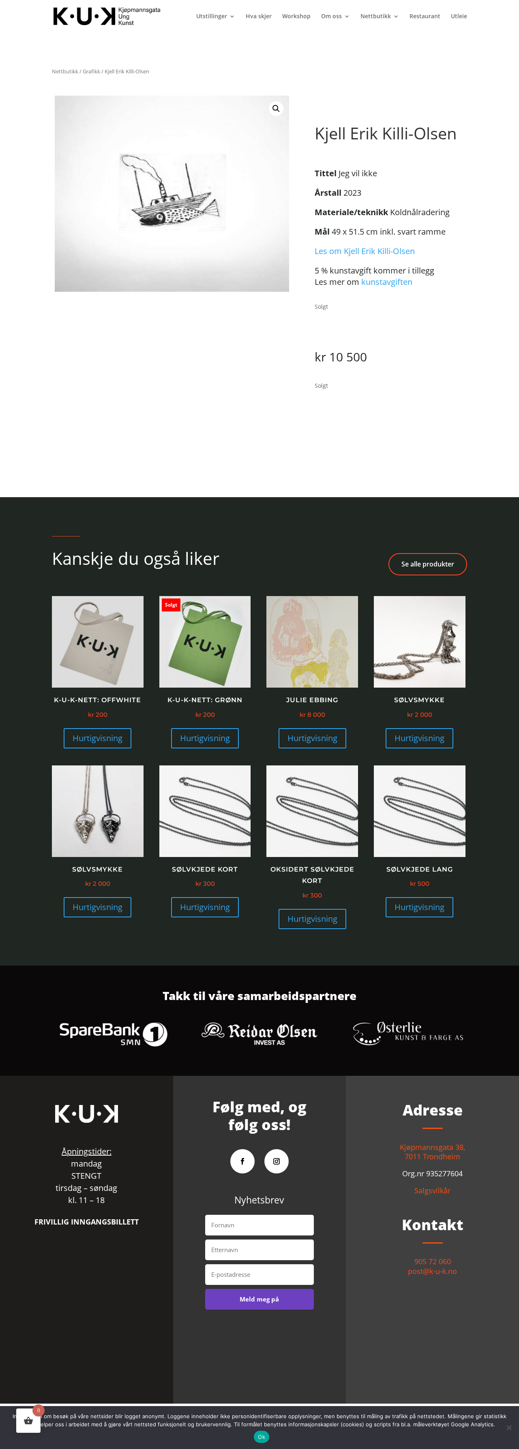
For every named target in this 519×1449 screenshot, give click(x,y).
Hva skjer (259, 16)
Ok (261, 1437)
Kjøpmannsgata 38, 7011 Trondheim (432, 1152)
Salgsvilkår (432, 1190)
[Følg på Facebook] (242, 1161)
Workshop (296, 16)
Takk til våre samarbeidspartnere (259, 996)
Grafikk (91, 71)
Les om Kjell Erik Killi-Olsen (365, 251)
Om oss (331, 16)
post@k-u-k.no (432, 1271)
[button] (276, 108)
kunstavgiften (386, 281)
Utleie (459, 16)
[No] (509, 1427)
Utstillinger (211, 16)
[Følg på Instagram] (276, 1161)
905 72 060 (432, 1261)
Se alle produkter (427, 564)
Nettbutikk (375, 16)
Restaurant (425, 16)
